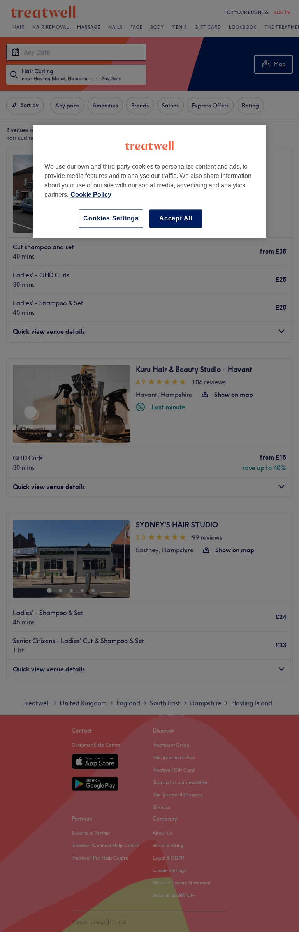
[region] (149, 181)
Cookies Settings (111, 218)
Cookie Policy (90, 194)
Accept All (175, 218)
